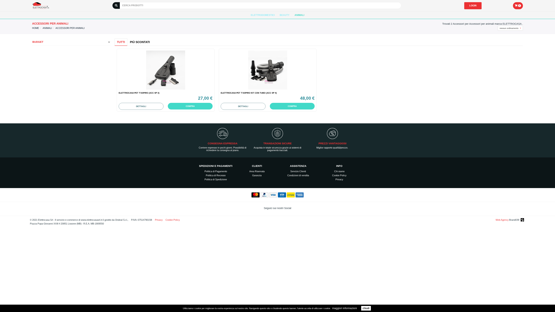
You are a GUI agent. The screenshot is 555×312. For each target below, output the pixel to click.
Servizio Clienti (298, 171)
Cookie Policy (339, 175)
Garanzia (257, 175)
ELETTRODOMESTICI (263, 15)
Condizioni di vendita (298, 175)
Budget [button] (37, 41)
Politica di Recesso (216, 175)
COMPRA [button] (190, 106)
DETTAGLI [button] (141, 106)
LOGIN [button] (473, 5)
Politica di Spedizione (216, 179)
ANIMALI (299, 15)
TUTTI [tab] (121, 42)
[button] (518, 5)
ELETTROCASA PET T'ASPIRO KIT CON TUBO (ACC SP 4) (249, 93)
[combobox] (510, 28)
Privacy (339, 179)
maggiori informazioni (344, 308)
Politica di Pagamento (216, 171)
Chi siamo (339, 171)
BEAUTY (284, 15)
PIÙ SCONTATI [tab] (140, 42)
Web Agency (502, 220)
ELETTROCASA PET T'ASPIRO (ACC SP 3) (139, 93)
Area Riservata (257, 171)
